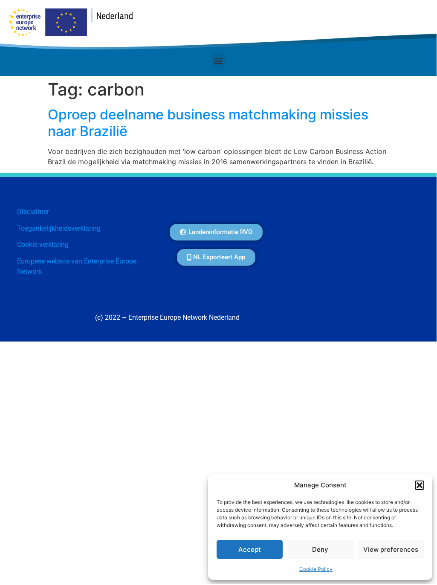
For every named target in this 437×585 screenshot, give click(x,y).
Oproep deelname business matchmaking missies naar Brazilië (208, 122)
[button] (419, 485)
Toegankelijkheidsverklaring (59, 228)
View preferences (390, 549)
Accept (249, 549)
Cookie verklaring (43, 244)
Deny (320, 549)
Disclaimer (33, 212)
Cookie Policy (316, 569)
